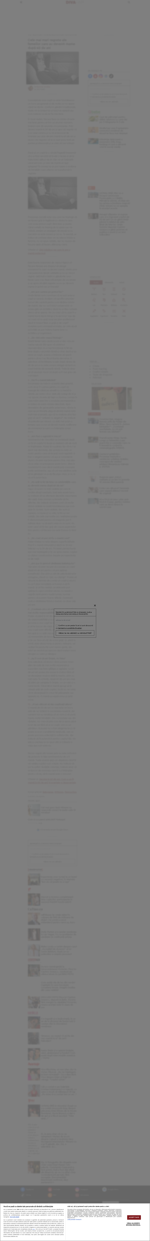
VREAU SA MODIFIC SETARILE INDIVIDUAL (133, 1224)
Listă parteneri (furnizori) (74, 1219)
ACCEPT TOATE (134, 1217)
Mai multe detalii (14, 1217)
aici (34, 1229)
